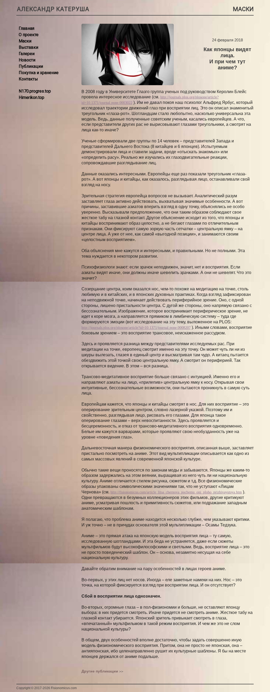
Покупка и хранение (39, 72)
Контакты (28, 78)
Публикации (31, 66)
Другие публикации (99, 671)
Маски (25, 41)
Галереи (27, 53)
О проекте (28, 34)
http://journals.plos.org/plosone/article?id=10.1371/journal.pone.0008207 (136, 328)
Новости (27, 60)
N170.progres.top (35, 91)
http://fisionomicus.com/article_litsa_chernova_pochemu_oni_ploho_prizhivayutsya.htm (176, 492)
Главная (26, 28)
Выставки (28, 47)
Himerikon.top (31, 97)
